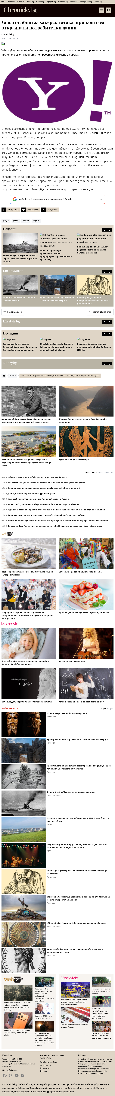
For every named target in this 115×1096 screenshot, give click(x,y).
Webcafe (11, 2)
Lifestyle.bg (63, 2)
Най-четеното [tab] (106, 472)
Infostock (73, 2)
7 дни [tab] (103, 708)
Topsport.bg (51, 2)
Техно (50, 824)
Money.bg (40, 2)
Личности (51, 716)
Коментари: (14, 312)
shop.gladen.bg (86, 2)
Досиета (51, 772)
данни (15, 220)
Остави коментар (102, 312)
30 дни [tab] (110, 708)
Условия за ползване (48, 1062)
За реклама (45, 1068)
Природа (51, 743)
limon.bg (98, 2)
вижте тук (101, 1071)
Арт (49, 850)
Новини (43, 1071)
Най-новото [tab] (91, 472)
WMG (3, 2)
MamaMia (21, 2)
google (6, 220)
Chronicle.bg (7, 34)
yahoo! (26, 220)
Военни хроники (54, 795)
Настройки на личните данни (91, 1073)
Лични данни (45, 1065)
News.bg (30, 2)
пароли (36, 220)
